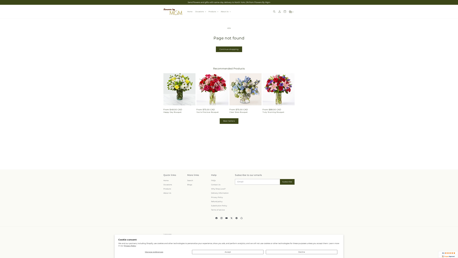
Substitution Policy (219, 206)
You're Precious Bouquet (207, 112)
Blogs (189, 185)
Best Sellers (229, 121)
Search (190, 180)
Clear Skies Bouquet (238, 112)
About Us (167, 193)
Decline (301, 252)
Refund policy (217, 201)
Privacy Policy (130, 246)
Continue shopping (229, 49)
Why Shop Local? (218, 189)
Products (167, 189)
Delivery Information (220, 193)
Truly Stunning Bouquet (273, 112)
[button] (200, 11)
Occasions (167, 185)
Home (166, 180)
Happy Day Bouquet (172, 112)
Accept (228, 252)
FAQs (213, 180)
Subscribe (287, 182)
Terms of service (218, 210)
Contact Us (215, 185)
